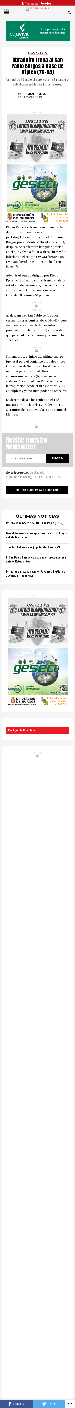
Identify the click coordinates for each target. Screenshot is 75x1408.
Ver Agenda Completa (21, 730)
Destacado (37, 472)
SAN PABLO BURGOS (47, 477)
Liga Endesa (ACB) (18, 477)
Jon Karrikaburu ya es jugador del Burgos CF (33, 547)
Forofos (45, 3)
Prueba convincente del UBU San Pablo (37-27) (34, 523)
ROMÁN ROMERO (35, 94)
